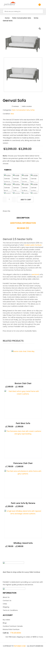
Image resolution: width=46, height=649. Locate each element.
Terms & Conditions (10, 610)
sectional (35, 274)
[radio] (8, 178)
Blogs (5, 623)
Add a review (27, 106)
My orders (6, 620)
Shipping (6, 607)
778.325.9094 (12, 633)
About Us (6, 597)
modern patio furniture (33, 245)
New (12, 114)
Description (23, 217)
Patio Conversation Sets (21, 18)
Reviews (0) (23, 228)
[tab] (23, 218)
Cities (5, 604)
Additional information (23, 223)
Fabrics (7, 170)
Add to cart (26, 200)
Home (7, 18)
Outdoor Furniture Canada (13, 626)
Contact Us (7, 600)
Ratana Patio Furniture (11, 629)
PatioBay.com (19, 646)
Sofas (36, 18)
